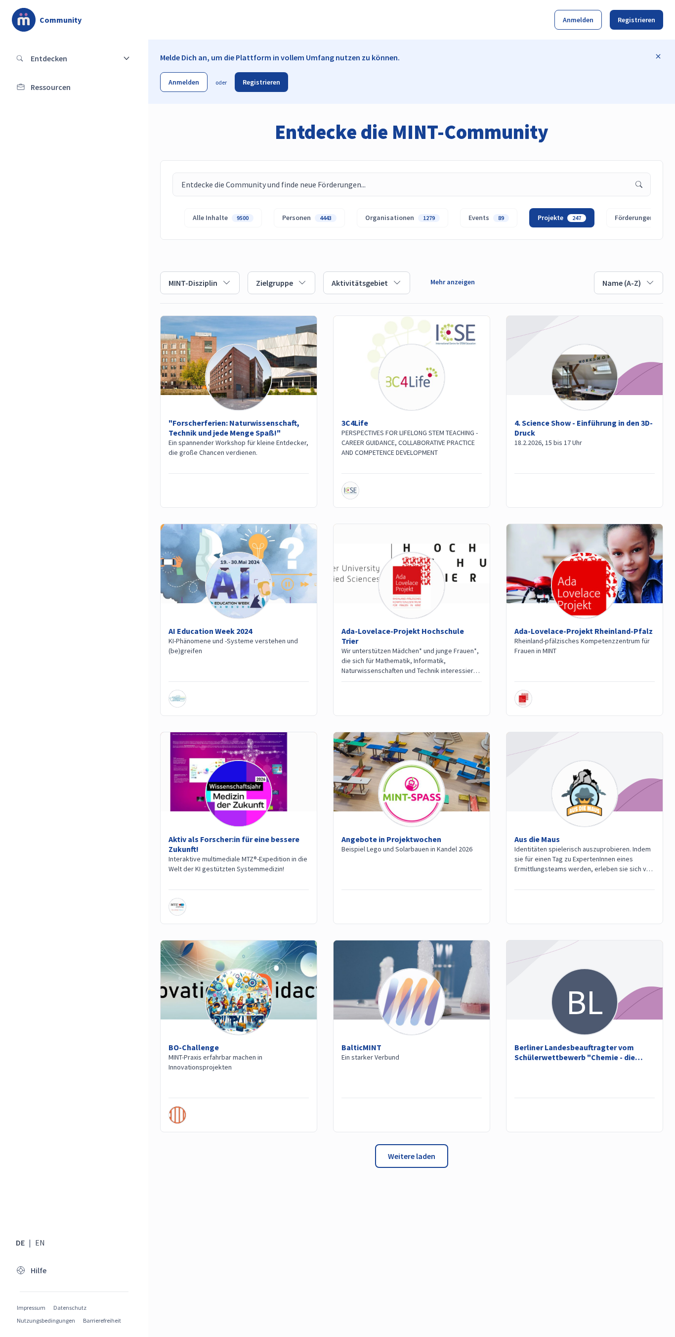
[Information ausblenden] (658, 56)
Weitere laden (411, 1156)
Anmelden (578, 19)
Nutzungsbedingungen (46, 1320)
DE (20, 1243)
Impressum (31, 1307)
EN (40, 1243)
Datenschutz (69, 1307)
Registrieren (636, 19)
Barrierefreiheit (102, 1320)
